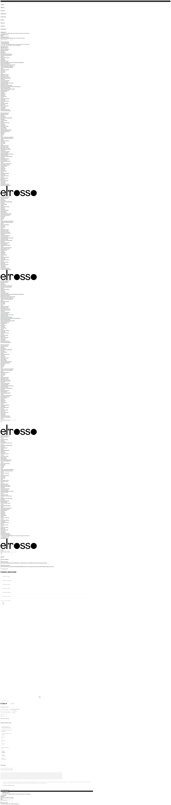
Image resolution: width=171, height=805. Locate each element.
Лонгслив (3, 72)
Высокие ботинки (9, 86)
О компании (3, 795)
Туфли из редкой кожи (9, 89)
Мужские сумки (4, 178)
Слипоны (3, 95)
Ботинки (3, 55)
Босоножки (3, 62)
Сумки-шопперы (4, 81)
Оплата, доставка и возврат (7, 797)
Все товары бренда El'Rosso (8, 785)
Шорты (2, 102)
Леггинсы (3, 70)
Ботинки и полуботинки (6, 54)
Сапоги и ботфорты (5, 63)
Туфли (2, 89)
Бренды (2, 796)
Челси (2, 68)
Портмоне (3, 107)
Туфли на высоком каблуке (7, 66)
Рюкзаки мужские (5, 109)
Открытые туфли (4, 61)
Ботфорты (3, 64)
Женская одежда (5, 140)
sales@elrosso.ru (4, 34)
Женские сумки (4, 146)
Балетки (3, 51)
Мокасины (3, 60)
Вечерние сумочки (5, 76)
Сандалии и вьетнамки (18, 62)
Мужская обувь (4, 155)
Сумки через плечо (5, 80)
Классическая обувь (5, 87)
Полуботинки (8, 55)
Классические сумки (5, 78)
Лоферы (3, 58)
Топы (2, 73)
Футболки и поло (5, 74)
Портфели (3, 108)
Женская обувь (4, 114)
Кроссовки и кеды (5, 57)
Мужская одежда (5, 173)
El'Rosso (3, 752)
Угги (14, 64)
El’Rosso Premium (5, 113)
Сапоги (11, 64)
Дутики (7, 64)
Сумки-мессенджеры (6, 110)
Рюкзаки (3, 79)
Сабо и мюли (9, 62)
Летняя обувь (4, 91)
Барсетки (3, 104)
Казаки (2, 56)
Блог (2, 798)
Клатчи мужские (4, 105)
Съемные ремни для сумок (7, 82)
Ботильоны (3, 52)
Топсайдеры (3, 96)
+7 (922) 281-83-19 (5, 537)
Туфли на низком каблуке (7, 67)
